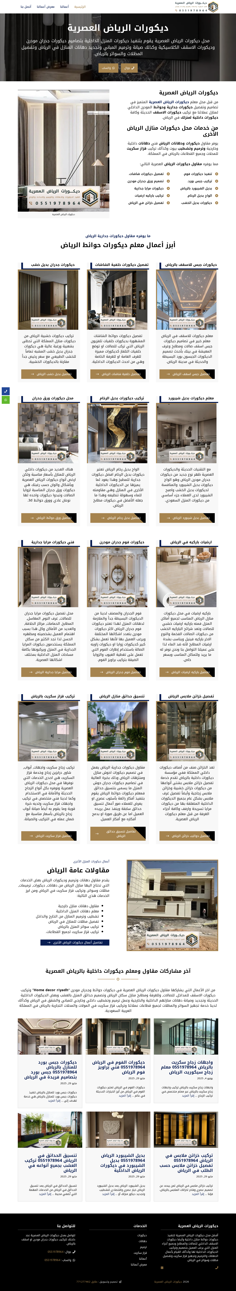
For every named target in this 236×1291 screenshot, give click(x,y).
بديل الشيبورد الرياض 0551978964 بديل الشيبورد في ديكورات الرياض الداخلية (122, 1163)
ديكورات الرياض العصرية (168, 1281)
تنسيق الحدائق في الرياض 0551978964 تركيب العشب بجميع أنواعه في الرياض (51, 1163)
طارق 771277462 (86, 1281)
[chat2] (6, 400)
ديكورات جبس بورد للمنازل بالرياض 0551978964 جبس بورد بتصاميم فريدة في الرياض (50, 1069)
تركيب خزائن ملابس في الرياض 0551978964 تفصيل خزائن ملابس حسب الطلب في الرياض (186, 1163)
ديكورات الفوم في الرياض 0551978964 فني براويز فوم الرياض (118, 1067)
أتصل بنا (26, 6)
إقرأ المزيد (188, 1095)
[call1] (216, 1267)
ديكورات (142, 1235)
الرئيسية (80, 6)
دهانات (143, 1241)
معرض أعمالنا (46, 6)
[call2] (6, 391)
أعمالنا (64, 6)
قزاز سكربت (140, 1253)
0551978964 (55, 1251)
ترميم (143, 1247)
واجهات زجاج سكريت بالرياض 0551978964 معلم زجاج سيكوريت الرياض (187, 1067)
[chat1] (162, 1267)
